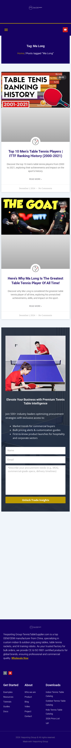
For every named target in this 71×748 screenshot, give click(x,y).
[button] (6, 29)
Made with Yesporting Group (35, 741)
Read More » (35, 179)
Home (20, 53)
